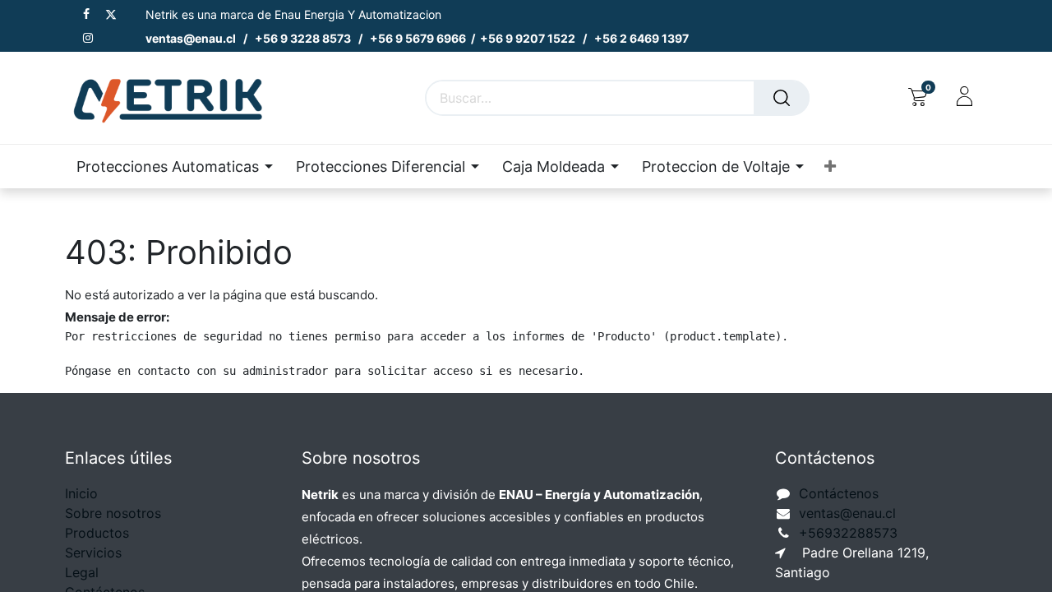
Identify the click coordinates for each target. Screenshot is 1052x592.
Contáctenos (839, 493)
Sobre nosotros (113, 513)
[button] (830, 166)
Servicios (93, 552)
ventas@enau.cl (847, 513)
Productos (97, 533)
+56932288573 (848, 533)
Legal (82, 572)
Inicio (81, 493)
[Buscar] (782, 97)
